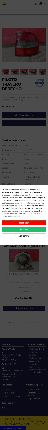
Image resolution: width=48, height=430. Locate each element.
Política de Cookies (15, 216)
